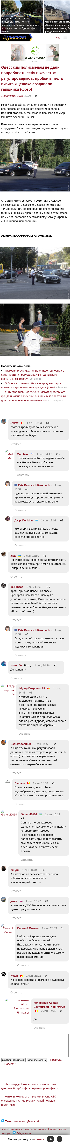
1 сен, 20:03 (49, 928)
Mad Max (22, 454)
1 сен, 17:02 (48, 520)
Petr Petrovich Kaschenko (34, 485)
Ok (50, 1139)
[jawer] (3, 901)
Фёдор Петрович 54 (32, 688)
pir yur (14, 870)
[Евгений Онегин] (7, 932)
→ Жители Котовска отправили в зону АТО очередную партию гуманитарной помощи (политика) (28, 1100)
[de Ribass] (3, 587)
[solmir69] (3, 665)
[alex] (3, 556)
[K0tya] (3, 976)
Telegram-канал (24, 1133)
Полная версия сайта (11, 1129)
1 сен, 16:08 (40, 783)
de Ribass (16, 586)
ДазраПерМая (23, 520)
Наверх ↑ (10, 1064)
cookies (39, 1139)
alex (13, 555)
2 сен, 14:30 (48, 1011)
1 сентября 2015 (12, 95)
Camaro (19, 783)
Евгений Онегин (28, 928)
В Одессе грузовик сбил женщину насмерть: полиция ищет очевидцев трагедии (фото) (31, 385)
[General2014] (9, 815)
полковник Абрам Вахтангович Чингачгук (49, 1004)
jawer (14, 901)
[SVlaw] (3, 423)
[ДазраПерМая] (7, 520)
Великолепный (20, 744)
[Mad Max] (9, 458)
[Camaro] (7, 783)
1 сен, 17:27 (33, 901)
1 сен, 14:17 (44, 454)
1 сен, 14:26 (42, 665)
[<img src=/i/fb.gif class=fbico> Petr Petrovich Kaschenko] (7, 485)
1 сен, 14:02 (33, 586)
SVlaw (14, 423)
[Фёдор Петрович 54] (7, 694)
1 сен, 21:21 (33, 975)
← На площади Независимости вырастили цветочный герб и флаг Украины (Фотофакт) (29, 1086)
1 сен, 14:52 (41, 744)
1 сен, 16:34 (29, 870)
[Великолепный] (3, 744)
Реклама (35, 62)
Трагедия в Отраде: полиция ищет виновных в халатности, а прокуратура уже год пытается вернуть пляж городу (32, 374)
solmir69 (16, 665)
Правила (55, 1059)
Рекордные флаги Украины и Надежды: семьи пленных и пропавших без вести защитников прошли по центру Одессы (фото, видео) (20, 25)
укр (58, 37)
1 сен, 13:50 (31, 555)
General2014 (29, 814)
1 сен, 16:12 (52, 814)
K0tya (14, 975)
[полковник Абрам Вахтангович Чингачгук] (17, 1013)
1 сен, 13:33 (34, 423)
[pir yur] (3, 870)
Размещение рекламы (35, 1129)
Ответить (16, 443)
